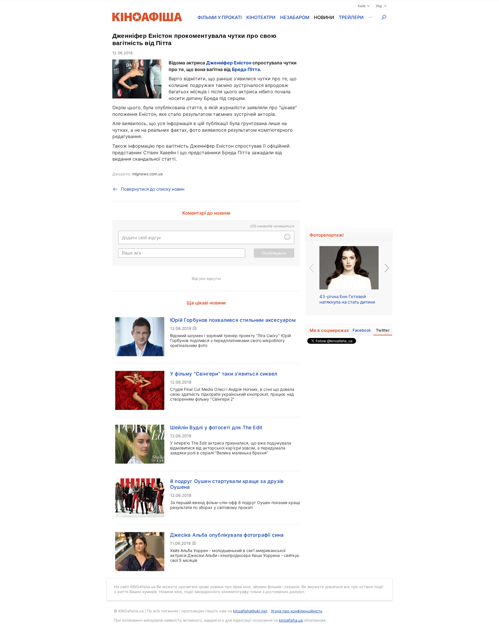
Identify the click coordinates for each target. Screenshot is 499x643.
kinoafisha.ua (291, 620)
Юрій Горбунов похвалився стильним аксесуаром (233, 320)
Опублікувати (274, 253)
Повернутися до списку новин (153, 189)
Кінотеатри (260, 17)
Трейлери (351, 17)
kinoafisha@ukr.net (250, 611)
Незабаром (294, 17)
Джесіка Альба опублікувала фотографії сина (227, 535)
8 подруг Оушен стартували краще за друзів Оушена (227, 484)
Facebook (362, 330)
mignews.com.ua (147, 174)
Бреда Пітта (246, 69)
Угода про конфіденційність (296, 611)
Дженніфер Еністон (228, 63)
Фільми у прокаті (220, 17)
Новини (324, 17)
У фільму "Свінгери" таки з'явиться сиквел (223, 374)
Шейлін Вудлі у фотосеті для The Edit (216, 427)
